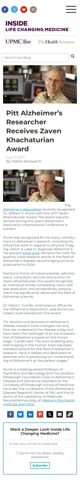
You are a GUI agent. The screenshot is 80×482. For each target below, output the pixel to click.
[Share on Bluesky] (20, 414)
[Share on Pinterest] (40, 414)
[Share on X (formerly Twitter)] (50, 414)
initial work (31, 253)
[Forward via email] (59, 414)
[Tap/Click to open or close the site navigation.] (71, 9)
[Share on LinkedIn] (30, 414)
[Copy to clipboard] (69, 414)
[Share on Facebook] (10, 414)
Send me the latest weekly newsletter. (41, 455)
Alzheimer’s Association (22, 209)
